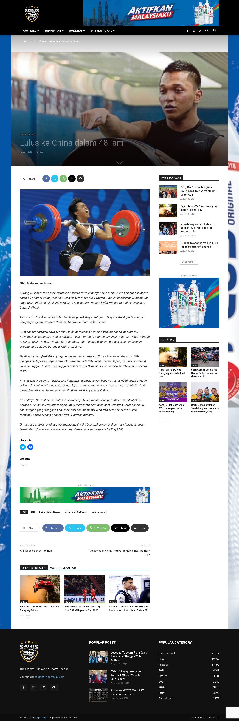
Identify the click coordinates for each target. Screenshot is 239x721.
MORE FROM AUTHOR (63, 567)
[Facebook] (187, 30)
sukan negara (98, 511)
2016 (33, 511)
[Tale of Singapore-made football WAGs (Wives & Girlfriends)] (98, 676)
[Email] (72, 178)
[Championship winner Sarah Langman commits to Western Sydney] (205, 392)
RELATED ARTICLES (33, 567)
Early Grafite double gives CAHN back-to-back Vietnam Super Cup (197, 191)
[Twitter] (200, 30)
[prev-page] (22, 617)
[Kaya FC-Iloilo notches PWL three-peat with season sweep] (173, 392)
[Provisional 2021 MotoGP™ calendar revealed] (98, 695)
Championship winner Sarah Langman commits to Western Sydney (205, 408)
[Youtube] (206, 30)
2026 (162, 365)
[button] (214, 31)
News (32, 40)
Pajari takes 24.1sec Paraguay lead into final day (172, 373)
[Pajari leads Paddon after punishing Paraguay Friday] (40, 589)
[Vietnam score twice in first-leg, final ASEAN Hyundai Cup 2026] (84, 589)
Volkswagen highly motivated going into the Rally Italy (119, 552)
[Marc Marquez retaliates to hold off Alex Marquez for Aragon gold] (168, 228)
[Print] (80, 178)
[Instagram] (194, 30)
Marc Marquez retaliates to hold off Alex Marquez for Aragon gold (197, 228)
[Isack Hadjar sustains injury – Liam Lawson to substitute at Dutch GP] (129, 589)
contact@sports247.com (49, 677)
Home (23, 40)
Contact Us (213, 717)
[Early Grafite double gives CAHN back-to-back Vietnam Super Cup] (168, 191)
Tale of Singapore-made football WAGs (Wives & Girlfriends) (126, 675)
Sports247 (42, 717)
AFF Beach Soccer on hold (36, 550)
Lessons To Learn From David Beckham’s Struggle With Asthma (129, 656)
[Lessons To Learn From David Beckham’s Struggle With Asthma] (98, 657)
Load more (187, 261)
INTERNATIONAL (101, 30)
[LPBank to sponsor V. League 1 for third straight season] (168, 247)
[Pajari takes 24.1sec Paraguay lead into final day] (168, 210)
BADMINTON (52, 30)
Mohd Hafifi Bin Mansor (76, 511)
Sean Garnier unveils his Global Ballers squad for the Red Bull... (204, 373)
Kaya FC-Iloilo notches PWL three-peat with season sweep (171, 408)
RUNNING (75, 30)
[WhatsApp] (63, 178)
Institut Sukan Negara (49, 511)
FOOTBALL (29, 30)
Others (42, 40)
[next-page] (28, 617)
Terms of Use (197, 717)
